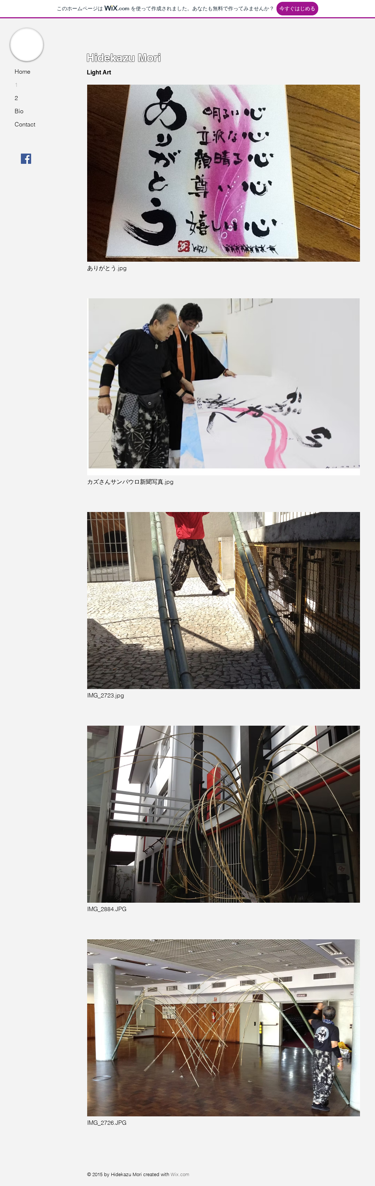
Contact (25, 124)
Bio (19, 111)
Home (22, 71)
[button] (223, 189)
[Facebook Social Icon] (26, 159)
